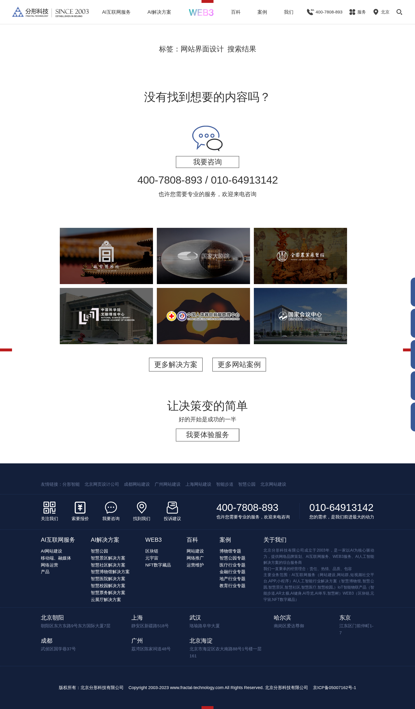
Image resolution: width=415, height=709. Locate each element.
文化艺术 (86, 263)
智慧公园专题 (232, 558)
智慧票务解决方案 (108, 592)
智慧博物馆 (124, 263)
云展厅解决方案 (106, 599)
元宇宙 (151, 558)
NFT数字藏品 (158, 565)
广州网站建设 (168, 484)
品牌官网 (209, 326)
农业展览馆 (300, 239)
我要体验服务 (207, 435)
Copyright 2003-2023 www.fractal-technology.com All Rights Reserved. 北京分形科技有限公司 (218, 687)
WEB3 (153, 539)
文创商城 (136, 269)
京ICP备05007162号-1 (334, 687)
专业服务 (290, 329)
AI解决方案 (159, 12)
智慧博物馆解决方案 (110, 571)
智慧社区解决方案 (108, 565)
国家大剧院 (203, 245)
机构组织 (86, 320)
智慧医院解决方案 (108, 578)
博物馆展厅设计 (324, 263)
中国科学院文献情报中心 (106, 296)
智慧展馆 (206, 269)
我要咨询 (207, 162)
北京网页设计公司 (102, 484)
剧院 (189, 269)
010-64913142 (341, 507)
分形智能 (71, 484)
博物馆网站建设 (82, 269)
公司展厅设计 (272, 275)
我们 (288, 12)
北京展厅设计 (300, 275)
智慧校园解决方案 (108, 585)
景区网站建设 (112, 269)
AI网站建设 (51, 551)
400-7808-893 (247, 507)
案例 (262, 12)
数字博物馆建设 (272, 269)
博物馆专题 (230, 551)
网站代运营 (116, 275)
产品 (45, 571)
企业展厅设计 (330, 269)
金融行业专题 (232, 571)
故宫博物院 (106, 239)
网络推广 (195, 558)
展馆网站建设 (229, 269)
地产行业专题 (232, 578)
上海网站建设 (198, 484)
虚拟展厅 (126, 320)
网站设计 (203, 332)
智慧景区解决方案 (108, 558)
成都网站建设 (137, 484)
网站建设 (106, 320)
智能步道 (224, 484)
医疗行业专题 (232, 565)
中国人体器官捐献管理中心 (203, 302)
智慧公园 (247, 484)
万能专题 (94, 275)
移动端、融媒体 (56, 558)
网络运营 (49, 565)
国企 (193, 326)
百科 (236, 12)
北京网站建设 (273, 484)
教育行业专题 (232, 585)
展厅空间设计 (302, 269)
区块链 (151, 551)
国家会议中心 (300, 305)
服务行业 (270, 329)
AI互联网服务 (116, 12)
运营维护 (195, 565)
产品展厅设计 (328, 275)
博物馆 (104, 263)
